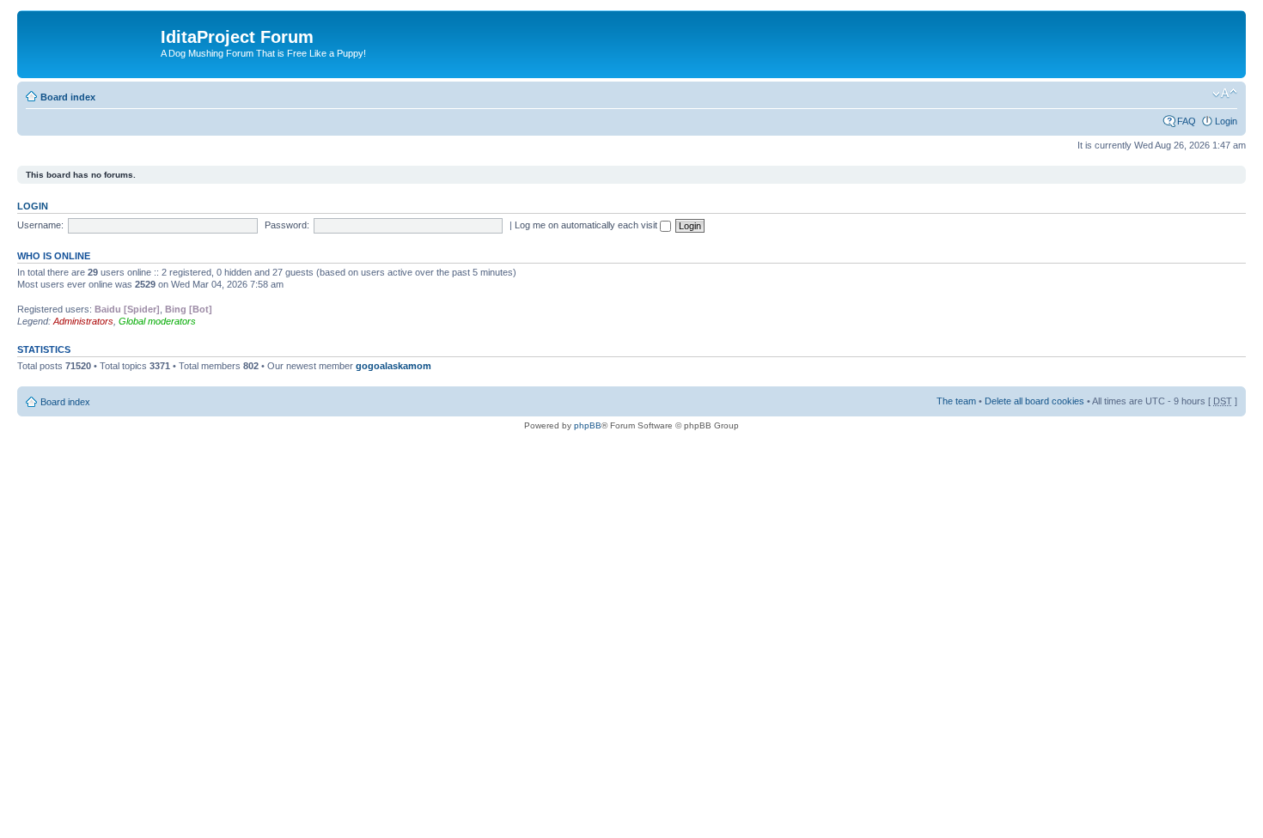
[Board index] (91, 42)
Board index (67, 97)
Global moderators (157, 321)
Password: (287, 225)
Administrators (83, 321)
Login (1226, 121)
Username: (40, 225)
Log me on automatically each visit (587, 225)
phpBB (587, 425)
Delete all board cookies (1034, 401)
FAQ (1186, 121)
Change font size (1224, 93)
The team (956, 401)
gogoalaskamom (393, 366)
